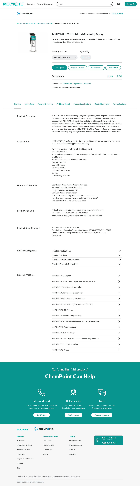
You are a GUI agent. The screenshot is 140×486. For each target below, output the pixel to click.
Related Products (119, 104)
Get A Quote (60, 68)
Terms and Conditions (35, 476)
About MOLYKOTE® (75, 445)
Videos (45, 454)
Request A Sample (77, 68)
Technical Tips (47, 450)
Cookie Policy (57, 476)
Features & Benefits (45, 104)
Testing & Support (75, 441)
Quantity (84, 51)
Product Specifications (82, 104)
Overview (17, 104)
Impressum (65, 476)
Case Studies (47, 441)
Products (25, 23)
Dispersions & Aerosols (25, 459)
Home (19, 23)
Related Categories (102, 104)
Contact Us (131, 4)
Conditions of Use (22, 476)
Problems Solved (63, 104)
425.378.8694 (117, 14)
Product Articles (48, 445)
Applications (29, 104)
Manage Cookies (75, 476)
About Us (72, 450)
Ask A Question (96, 68)
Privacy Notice (47, 476)
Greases (20, 463)
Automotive (21, 441)
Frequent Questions (102, 415)
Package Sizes (59, 51)
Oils (18, 468)
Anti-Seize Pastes (23, 450)
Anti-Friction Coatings (24, 445)
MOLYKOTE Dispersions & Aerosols (41, 23)
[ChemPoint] (44, 431)
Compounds (21, 454)
